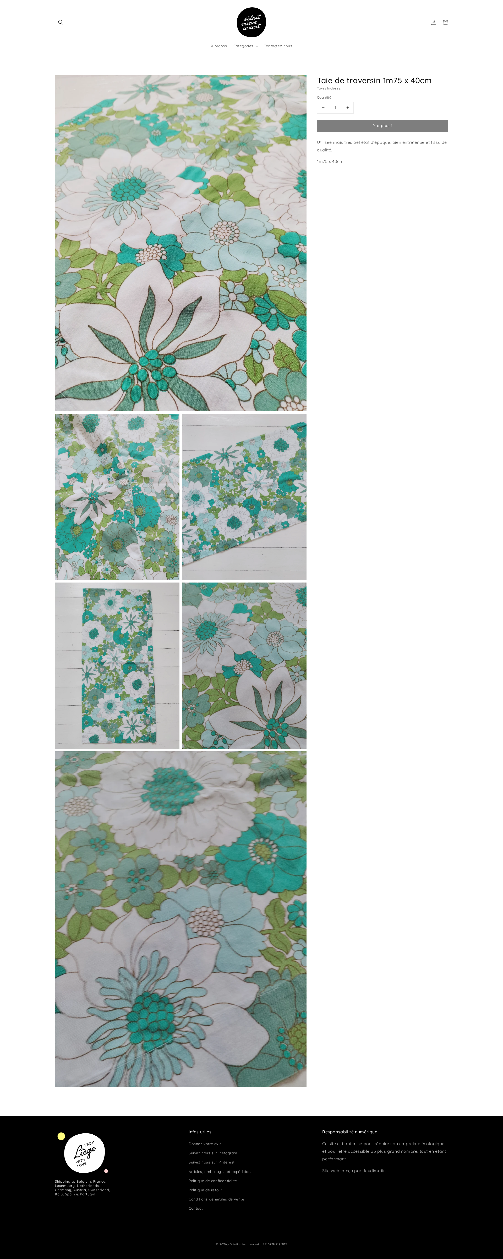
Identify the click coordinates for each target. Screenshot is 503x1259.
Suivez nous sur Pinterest (212, 1162)
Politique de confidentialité (213, 1180)
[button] (61, 22)
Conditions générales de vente (216, 1199)
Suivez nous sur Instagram (213, 1153)
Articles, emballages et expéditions (221, 1171)
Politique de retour (205, 1190)
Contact (196, 1208)
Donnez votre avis (205, 1143)
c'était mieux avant (243, 1244)
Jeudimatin (374, 1170)
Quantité (324, 97)
